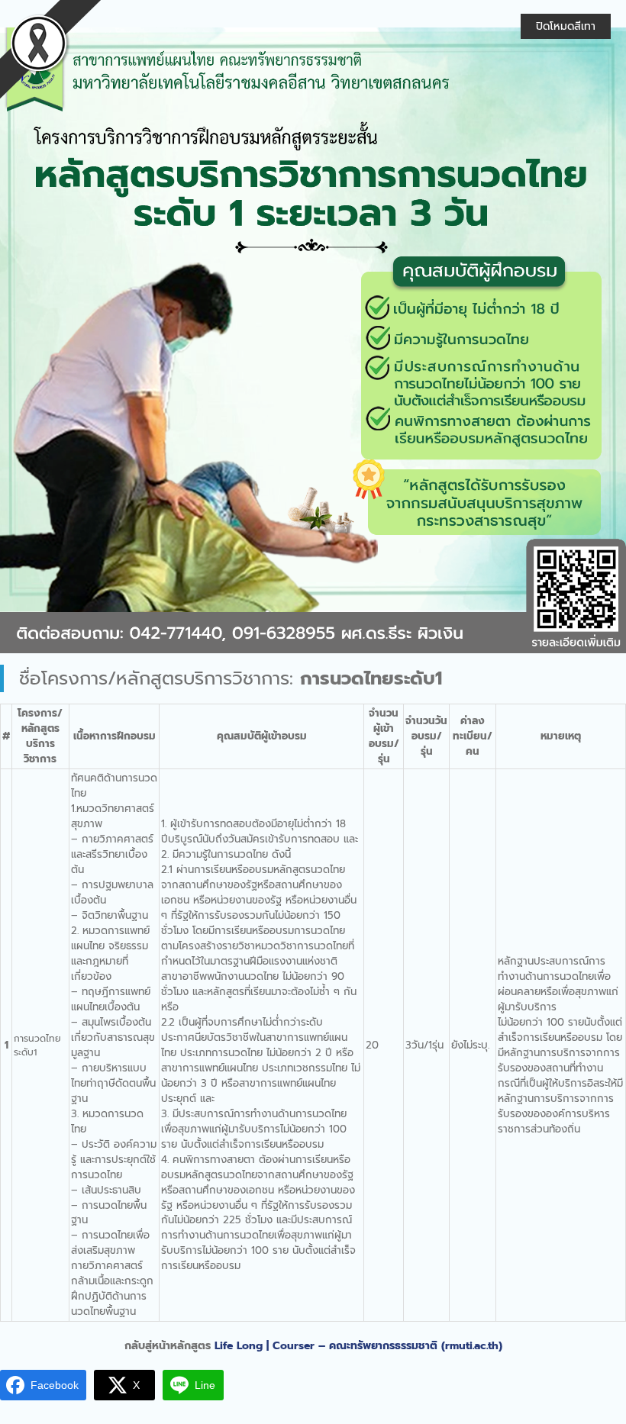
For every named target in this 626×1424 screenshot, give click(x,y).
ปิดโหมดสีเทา (565, 26)
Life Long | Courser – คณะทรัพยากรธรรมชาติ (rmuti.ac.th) (358, 1346)
